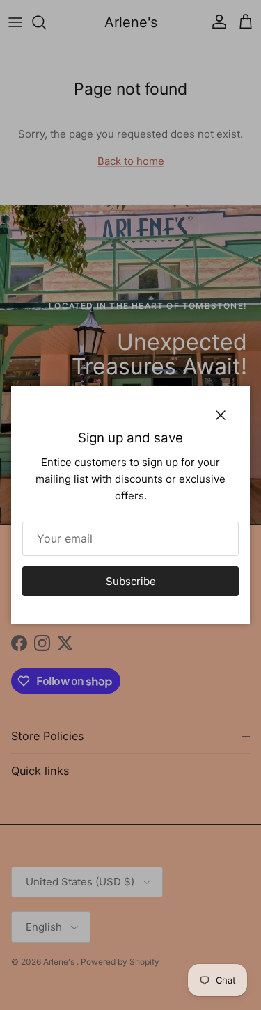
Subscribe (131, 581)
